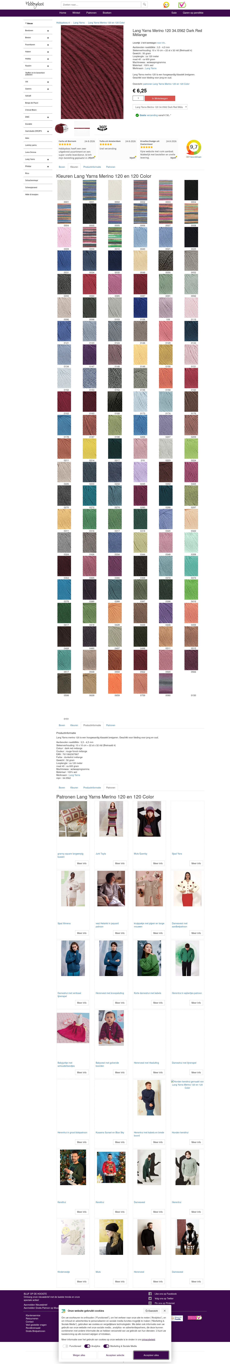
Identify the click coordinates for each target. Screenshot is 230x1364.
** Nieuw (29, 23)
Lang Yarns (30, 159)
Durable (28, 124)
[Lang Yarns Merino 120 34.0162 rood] (64, 401)
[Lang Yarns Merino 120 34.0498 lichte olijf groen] (140, 636)
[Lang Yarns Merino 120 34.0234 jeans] (115, 472)
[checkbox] (71, 1346)
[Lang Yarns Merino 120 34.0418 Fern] (89, 613)
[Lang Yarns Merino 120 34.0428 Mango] (115, 613)
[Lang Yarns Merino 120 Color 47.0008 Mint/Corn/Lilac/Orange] (191, 213)
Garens (28, 89)
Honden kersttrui (180, 1132)
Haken (28, 52)
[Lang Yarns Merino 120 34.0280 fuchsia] (140, 495)
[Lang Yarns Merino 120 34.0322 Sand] (191, 519)
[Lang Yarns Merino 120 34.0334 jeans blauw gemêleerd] (115, 542)
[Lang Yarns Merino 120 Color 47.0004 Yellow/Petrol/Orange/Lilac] (64, 213)
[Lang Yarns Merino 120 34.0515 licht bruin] (191, 636)
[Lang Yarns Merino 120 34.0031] (64, 260)
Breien (28, 37)
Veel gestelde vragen (36, 1324)
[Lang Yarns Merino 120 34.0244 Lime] (191, 448)
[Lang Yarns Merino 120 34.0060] (89, 284)
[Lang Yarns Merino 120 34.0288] (166, 495)
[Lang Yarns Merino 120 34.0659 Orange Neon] (115, 683)
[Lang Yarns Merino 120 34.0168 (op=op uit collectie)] (115, 401)
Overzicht (153, 1310)
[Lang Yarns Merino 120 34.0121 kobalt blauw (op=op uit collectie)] (64, 331)
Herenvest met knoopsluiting (110, 993)
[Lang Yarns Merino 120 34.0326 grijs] (89, 542)
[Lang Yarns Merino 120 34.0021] (166, 237)
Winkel (76, 12)
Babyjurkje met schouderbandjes (66, 1064)
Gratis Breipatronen (35, 1331)
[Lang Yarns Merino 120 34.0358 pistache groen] (191, 542)
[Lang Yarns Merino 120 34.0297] (191, 495)
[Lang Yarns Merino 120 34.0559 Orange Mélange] (115, 660)
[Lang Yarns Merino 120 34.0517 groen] (64, 660)
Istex (27, 138)
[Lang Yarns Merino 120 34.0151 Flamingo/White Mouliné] (191, 354)
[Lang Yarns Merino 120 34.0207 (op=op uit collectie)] (166, 425)
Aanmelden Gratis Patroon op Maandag (43, 1307)
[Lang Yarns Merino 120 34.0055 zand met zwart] (64, 284)
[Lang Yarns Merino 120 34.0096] (64, 307)
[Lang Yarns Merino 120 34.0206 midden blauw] (140, 425)
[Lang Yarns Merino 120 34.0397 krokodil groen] (140, 589)
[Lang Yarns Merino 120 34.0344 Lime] (140, 542)
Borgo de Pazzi (31, 103)
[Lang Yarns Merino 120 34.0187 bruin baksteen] (89, 425)
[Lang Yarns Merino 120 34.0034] (89, 260)
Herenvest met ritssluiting (146, 1062)
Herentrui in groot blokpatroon (72, 1132)
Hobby (28, 59)
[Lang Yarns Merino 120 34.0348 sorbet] (166, 542)
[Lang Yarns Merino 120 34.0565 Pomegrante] (166, 660)
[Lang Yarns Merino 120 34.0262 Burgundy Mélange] (166, 472)
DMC (27, 117)
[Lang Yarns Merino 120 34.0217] (115, 448)
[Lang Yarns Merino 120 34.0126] (140, 331)
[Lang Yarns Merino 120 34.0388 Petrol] (115, 589)
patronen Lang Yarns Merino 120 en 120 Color (166, 83)
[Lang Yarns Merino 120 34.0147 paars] (89, 354)
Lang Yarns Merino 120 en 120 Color (106, 22)
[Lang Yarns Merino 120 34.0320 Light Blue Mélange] (166, 519)
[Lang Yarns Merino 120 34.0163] (89, 401)
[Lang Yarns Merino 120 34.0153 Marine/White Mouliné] (89, 378)
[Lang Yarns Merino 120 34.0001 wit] (64, 190)
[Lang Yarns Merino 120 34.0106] (140, 307)
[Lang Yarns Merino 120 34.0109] (166, 307)
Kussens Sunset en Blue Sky (110, 1132)
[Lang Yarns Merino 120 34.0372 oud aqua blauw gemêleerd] (166, 566)
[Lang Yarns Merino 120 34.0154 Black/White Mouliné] (115, 378)
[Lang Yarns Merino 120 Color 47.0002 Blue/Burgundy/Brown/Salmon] (140, 190)
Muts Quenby (140, 853)
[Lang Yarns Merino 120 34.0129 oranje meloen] (166, 331)
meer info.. (161, 42)
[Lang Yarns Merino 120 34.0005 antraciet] (89, 213)
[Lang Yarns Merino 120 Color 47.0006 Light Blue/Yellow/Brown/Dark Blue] (140, 213)
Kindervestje (64, 1271)
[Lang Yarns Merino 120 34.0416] (191, 589)
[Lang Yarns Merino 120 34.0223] (166, 448)
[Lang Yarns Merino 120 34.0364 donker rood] (64, 566)
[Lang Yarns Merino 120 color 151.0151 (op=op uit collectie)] (64, 707)
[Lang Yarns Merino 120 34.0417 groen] (64, 613)
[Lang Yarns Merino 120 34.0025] (191, 237)
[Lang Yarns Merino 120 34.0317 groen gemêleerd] (115, 519)
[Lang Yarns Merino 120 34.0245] (140, 472)
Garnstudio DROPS (33, 131)
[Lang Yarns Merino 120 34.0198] (115, 425)
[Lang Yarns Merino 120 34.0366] (115, 566)
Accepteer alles (151, 1355)
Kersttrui (62, 1202)
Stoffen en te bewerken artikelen (35, 74)
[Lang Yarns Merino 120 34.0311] (64, 519)
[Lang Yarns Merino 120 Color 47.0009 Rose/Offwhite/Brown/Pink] (89, 237)
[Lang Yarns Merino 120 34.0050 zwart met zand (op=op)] (166, 260)
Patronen (91, 12)
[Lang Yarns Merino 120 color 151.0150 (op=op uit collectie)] (191, 683)
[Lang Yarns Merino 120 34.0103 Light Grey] (115, 307)
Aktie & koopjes (31, 194)
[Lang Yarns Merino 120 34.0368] (140, 566)
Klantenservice (33, 1315)
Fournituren (30, 45)
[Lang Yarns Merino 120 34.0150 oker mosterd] (166, 354)
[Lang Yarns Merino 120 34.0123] (89, 331)
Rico (27, 173)
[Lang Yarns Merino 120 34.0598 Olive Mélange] (64, 683)
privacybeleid (148, 1339)
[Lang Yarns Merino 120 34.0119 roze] (191, 307)
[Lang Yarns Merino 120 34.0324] (64, 542)
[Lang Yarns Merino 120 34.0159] (166, 378)
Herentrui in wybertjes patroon (187, 993)
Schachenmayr (31, 180)
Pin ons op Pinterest (165, 1303)
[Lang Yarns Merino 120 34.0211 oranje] (64, 448)
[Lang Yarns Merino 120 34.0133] (191, 331)
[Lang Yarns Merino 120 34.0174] (166, 401)
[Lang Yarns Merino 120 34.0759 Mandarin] (140, 683)
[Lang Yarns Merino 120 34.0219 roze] (140, 448)
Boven (62, 166)
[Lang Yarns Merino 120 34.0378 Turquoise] (64, 589)
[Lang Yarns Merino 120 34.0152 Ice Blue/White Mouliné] (64, 378)
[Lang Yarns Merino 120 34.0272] (89, 495)
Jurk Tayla (101, 853)
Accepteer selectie (115, 1355)
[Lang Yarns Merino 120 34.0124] (115, 331)
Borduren (29, 30)
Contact (29, 1321)
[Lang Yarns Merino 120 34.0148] (115, 354)
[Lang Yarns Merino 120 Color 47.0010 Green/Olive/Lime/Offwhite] (115, 237)
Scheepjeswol (31, 187)
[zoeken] (144, 5)
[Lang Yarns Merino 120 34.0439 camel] (140, 613)
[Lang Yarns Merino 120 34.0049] (140, 260)
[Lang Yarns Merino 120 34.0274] (115, 495)
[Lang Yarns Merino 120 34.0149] (140, 354)
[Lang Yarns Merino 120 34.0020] (140, 237)
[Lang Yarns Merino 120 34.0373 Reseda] (191, 566)
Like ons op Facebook (166, 1293)
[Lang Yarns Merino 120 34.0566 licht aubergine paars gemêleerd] (191, 660)
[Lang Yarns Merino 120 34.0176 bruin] (191, 401)
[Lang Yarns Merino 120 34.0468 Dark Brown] (64, 636)
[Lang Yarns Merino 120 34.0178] (64, 425)
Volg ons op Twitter (164, 1298)
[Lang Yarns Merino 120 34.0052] (191, 260)
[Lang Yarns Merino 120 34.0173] (140, 401)
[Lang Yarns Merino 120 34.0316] (89, 519)
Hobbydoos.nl (63, 22)
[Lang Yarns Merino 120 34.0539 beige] (89, 660)
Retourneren (32, 1318)
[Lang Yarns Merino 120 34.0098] (89, 307)
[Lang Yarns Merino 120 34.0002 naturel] (115, 190)
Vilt (26, 82)
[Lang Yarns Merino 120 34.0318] (140, 519)
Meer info (82, 863)
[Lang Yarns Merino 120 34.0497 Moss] (115, 636)
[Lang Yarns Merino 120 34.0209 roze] (191, 425)
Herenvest (139, 1271)
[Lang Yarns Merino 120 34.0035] (115, 260)
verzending (149, 115)
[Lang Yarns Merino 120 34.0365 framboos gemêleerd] (89, 566)
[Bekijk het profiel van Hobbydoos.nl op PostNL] (176, 1318)
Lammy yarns (31, 145)
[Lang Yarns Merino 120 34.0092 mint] (191, 284)
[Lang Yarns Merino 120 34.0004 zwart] (191, 190)
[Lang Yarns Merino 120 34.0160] (191, 378)
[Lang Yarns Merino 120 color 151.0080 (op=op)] (166, 683)
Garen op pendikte (193, 12)
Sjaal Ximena (64, 923)
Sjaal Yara (177, 853)
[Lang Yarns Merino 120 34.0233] (89, 472)
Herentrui (176, 1202)
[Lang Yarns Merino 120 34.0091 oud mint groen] (166, 284)
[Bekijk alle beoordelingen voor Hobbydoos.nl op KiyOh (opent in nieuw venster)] (168, 5)
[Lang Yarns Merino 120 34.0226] (64, 472)
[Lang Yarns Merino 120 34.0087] (140, 284)
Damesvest (139, 1202)
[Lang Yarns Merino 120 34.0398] (166, 589)
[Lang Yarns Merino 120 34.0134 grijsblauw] (64, 354)
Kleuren (74, 166)
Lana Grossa (30, 152)
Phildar (28, 166)
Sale (174, 12)
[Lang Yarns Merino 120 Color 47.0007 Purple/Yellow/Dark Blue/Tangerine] (166, 213)
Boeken (107, 12)
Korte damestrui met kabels (147, 993)
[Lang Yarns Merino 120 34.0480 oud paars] (89, 636)
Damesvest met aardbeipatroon (179, 925)
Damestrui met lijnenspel (184, 1062)
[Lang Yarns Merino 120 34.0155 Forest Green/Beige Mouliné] (140, 378)
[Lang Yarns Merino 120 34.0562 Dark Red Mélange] (140, 660)
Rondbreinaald (33, 1327)
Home (62, 12)
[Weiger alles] (165, 1311)
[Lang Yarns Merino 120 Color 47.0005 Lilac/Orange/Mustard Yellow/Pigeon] (115, 213)
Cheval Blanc (31, 110)
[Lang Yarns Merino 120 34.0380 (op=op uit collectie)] (89, 589)
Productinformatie (92, 166)
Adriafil (28, 96)
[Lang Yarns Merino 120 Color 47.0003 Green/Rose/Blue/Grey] (166, 190)
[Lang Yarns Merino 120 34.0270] (64, 495)
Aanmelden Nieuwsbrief (35, 1304)
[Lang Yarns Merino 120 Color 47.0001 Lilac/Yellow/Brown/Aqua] (89, 190)
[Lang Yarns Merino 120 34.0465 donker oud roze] (191, 472)
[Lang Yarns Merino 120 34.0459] (191, 613)
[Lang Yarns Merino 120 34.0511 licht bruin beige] (166, 636)
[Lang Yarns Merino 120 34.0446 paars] (166, 613)
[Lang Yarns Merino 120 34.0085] (115, 284)
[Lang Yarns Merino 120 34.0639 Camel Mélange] (89, 683)
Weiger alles (79, 1355)
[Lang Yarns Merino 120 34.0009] (64, 237)
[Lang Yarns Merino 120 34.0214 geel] (89, 448)
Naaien (28, 66)
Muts (98, 1271)
